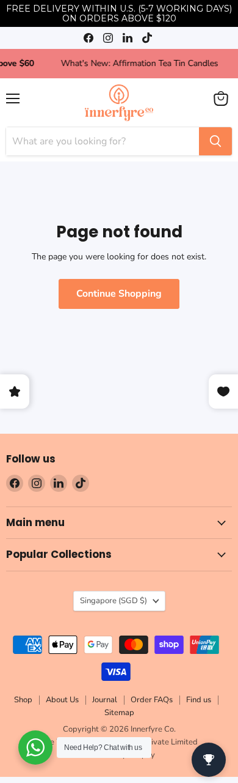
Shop (23, 702)
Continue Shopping (119, 293)
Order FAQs (152, 702)
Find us (198, 702)
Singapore (113, 603)
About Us (62, 702)
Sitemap (119, 715)
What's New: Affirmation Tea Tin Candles (147, 63)
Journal (104, 702)
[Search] (215, 141)
